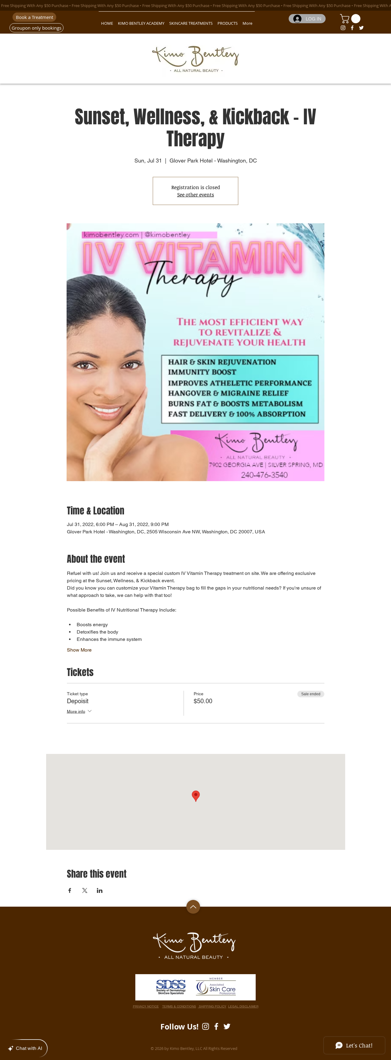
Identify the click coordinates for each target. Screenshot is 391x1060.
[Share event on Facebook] (70, 890)
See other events (195, 194)
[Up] (193, 907)
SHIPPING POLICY (212, 1006)
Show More (79, 650)
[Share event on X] (85, 890)
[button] (351, 18)
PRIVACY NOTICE (146, 1006)
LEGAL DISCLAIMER (243, 1006)
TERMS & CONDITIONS (179, 1006)
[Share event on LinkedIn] (100, 890)
